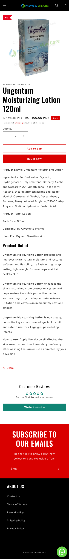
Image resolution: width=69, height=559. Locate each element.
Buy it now (34, 158)
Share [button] (10, 367)
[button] (4, 5)
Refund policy (15, 512)
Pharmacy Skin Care (38, 552)
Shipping (19, 123)
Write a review (34, 407)
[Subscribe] (58, 469)
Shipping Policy (16, 520)
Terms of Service (17, 504)
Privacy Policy (15, 528)
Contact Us (14, 496)
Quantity (7, 128)
